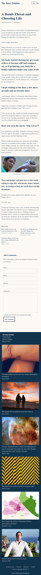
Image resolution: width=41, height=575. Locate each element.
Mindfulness (17, 22)
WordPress (26, 573)
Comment (6, 291)
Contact (26, 567)
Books (19, 567)
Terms (33, 567)
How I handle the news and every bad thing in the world (9, 230)
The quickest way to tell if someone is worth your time (18, 486)
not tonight (25, 120)
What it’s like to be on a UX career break (14, 559)
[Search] (38, 3)
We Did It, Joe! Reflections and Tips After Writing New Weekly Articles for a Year (28, 231)
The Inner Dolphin (8, 334)
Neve (13, 573)
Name (5, 268)
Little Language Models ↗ (20, 569)
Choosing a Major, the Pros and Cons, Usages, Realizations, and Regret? (9, 240)
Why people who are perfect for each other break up (17, 411)
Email (5, 275)
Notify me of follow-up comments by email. (18, 315)
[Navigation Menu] (34, 3)
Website (5, 283)
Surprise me (10, 567)
